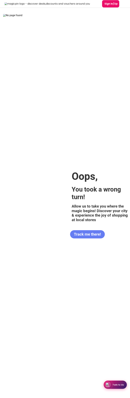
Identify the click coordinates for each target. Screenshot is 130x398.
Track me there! (87, 234)
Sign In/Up (111, 4)
